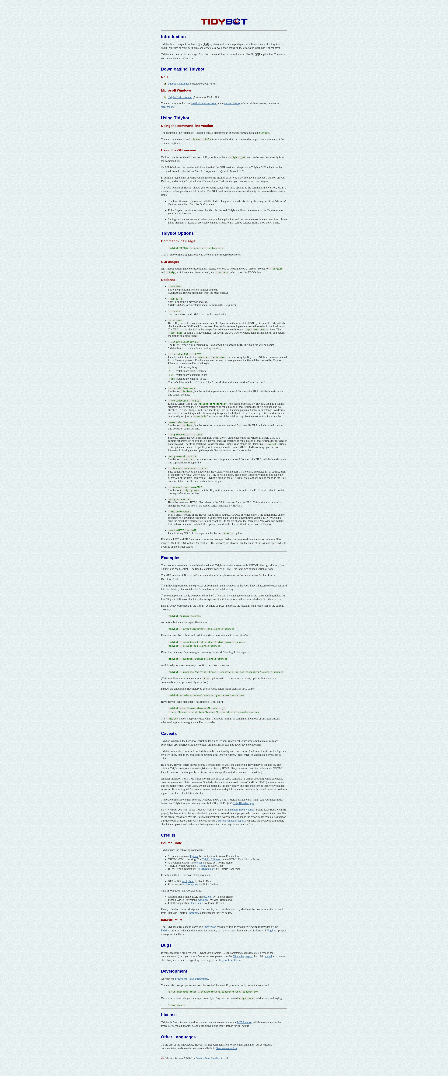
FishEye (165, 930)
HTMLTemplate (206, 868)
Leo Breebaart (203, 1058)
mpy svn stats (228, 930)
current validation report (231, 820)
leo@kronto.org (219, 1058)
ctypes (198, 862)
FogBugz (272, 930)
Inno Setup (197, 903)
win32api (203, 899)
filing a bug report (243, 956)
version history (232, 103)
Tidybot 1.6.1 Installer (180, 97)
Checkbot (192, 912)
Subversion (210, 926)
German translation (226, 1048)
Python (194, 856)
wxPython (188, 881)
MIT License (244, 1022)
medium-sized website (241, 809)
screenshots (167, 106)
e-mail (268, 956)
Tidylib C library (211, 859)
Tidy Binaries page (243, 803)
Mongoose (192, 884)
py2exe (207, 896)
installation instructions (203, 103)
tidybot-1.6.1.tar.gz (178, 83)
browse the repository (191, 978)
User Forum (230, 960)
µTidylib (201, 865)
